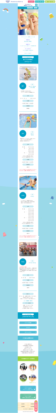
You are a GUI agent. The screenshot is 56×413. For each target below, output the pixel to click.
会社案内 (23, 403)
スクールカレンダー (30, 7)
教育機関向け (33, 406)
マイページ (35, 7)
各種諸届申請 (33, 403)
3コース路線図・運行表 (28, 300)
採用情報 (23, 406)
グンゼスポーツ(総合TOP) (28, 409)
